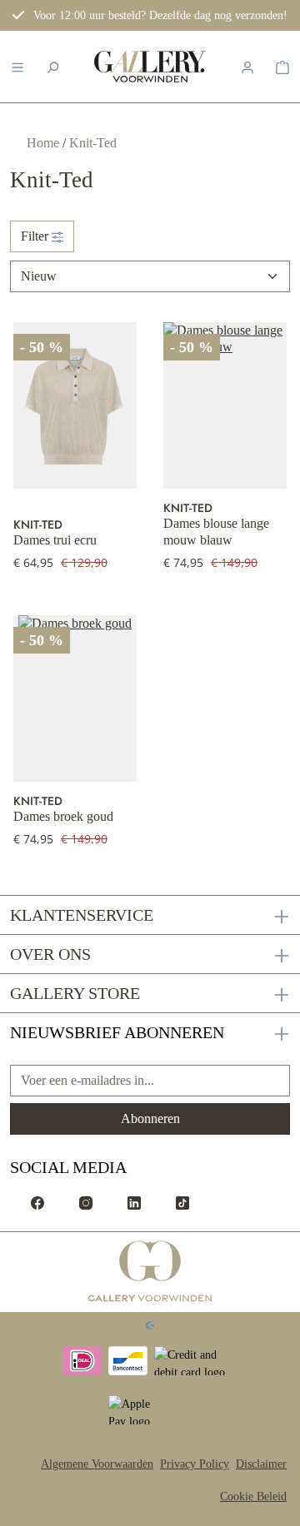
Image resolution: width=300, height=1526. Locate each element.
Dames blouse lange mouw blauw (216, 531)
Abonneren (150, 1118)
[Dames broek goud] (75, 698)
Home (44, 143)
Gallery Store (75, 993)
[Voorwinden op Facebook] (37, 1202)
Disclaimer (261, 1464)
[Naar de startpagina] (150, 66)
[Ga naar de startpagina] (150, 1272)
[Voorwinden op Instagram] (85, 1202)
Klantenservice (81, 915)
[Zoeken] (52, 66)
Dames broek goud (63, 816)
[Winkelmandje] (282, 66)
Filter (36, 236)
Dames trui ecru (55, 540)
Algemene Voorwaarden (97, 1464)
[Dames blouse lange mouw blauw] (225, 405)
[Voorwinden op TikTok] (182, 1202)
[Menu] (17, 66)
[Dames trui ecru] (75, 405)
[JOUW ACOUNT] (247, 66)
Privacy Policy (194, 1464)
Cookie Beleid (253, 1496)
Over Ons (50, 954)
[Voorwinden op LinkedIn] (134, 1202)
